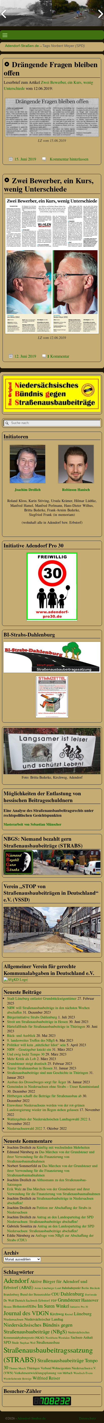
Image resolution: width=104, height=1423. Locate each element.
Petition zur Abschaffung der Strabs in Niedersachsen (49, 1210)
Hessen (8, 1306)
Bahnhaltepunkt (71, 1288)
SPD (7, 1342)
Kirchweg (57, 1313)
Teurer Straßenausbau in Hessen (30, 1068)
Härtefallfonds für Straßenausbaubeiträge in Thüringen (46, 1026)
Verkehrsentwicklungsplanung (35, 1373)
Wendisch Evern (83, 1373)
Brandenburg (11, 1294)
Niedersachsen (13, 1319)
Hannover (89, 1300)
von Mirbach (64, 1373)
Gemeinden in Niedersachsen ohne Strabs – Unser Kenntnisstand (53, 1086)
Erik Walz (14, 1189)
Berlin (85, 1288)
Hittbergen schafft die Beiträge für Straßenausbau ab (44, 1095)
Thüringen (33, 1368)
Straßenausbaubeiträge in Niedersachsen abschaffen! (50, 1200)
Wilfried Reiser (46, 1378)
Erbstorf (44, 1300)
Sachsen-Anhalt (82, 1337)
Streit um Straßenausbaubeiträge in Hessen (37, 1021)
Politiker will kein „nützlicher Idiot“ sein (36, 1044)
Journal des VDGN (26, 1313)
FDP (54, 1300)
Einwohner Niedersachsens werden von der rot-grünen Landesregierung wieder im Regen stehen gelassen (46, 1107)
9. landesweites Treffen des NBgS (31, 1040)
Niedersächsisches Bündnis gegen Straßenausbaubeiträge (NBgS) (38, 1328)
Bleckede (95, 1288)
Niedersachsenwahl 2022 (24, 1128)
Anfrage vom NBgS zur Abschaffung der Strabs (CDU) (50, 1237)
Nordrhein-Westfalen (57, 1337)
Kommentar (58, 356)
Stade (15, 1342)
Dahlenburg (72, 1293)
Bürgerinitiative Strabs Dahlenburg (32, 1017)
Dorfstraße (91, 1294)
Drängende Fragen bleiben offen (51, 68)
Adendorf (16, 1280)
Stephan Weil (27, 1343)
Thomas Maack (17, 1368)
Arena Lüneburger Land (47, 1288)
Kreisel (69, 1314)
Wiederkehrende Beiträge (18, 1378)
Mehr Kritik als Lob (21, 1058)
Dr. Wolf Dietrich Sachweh (20, 1300)
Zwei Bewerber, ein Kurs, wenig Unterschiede (49, 184)
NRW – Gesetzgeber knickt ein (29, 1049)
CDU (55, 1294)
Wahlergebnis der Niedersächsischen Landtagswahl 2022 (47, 1119)
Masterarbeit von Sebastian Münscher (32, 824)
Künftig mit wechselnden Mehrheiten (63, 1147)
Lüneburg (83, 1313)
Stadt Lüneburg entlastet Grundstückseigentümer (41, 998)
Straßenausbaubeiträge (60, 1360)
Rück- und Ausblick (21, 1035)
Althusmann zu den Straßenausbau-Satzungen (47, 1182)
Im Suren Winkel (53, 1306)
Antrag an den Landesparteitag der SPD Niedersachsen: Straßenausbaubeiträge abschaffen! (50, 1219)
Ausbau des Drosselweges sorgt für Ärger (36, 1081)
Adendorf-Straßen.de (22, 46)
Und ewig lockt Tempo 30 (25, 1054)
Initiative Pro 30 (79, 1306)
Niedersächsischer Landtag (43, 1319)
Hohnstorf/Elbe (25, 1306)
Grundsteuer (69, 1300)
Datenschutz (87, 1418)
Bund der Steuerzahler (35, 1294)
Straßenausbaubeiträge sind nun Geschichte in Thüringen (47, 1072)
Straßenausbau (48, 1342)
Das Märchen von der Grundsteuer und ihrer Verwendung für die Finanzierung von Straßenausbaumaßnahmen (50, 1156)
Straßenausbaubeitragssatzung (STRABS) (48, 1354)
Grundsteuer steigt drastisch (26, 1063)
